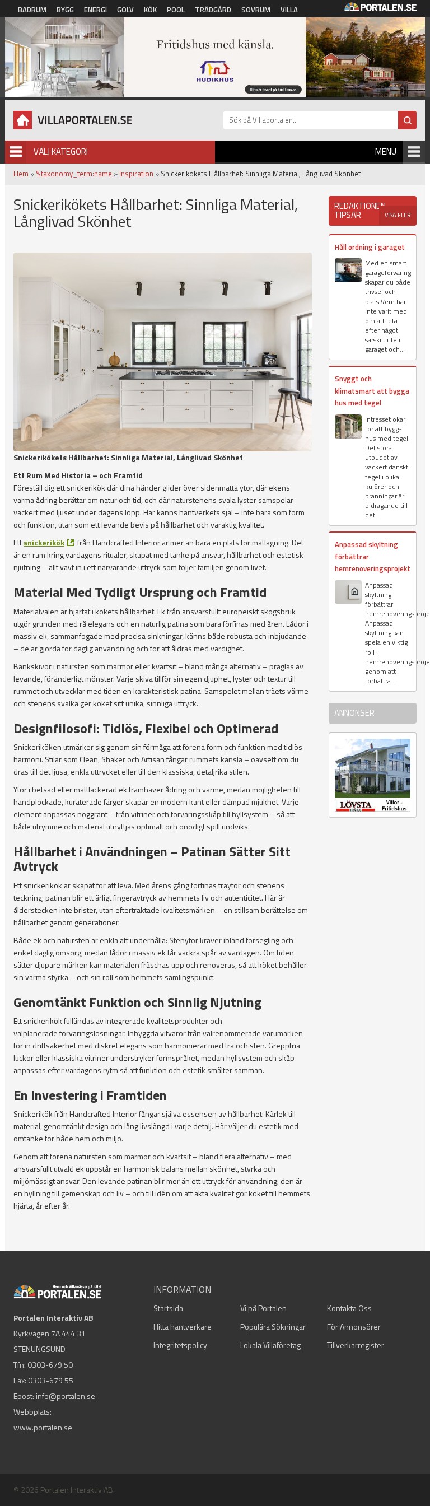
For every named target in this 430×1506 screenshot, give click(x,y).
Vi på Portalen (263, 1308)
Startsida (168, 1308)
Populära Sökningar (273, 1326)
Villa (289, 9)
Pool (176, 9)
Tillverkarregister (355, 1345)
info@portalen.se (65, 1396)
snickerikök (44, 542)
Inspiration (136, 173)
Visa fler (398, 215)
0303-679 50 (50, 1364)
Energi (95, 9)
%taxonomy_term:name (74, 173)
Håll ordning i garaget (370, 247)
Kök (150, 9)
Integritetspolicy (180, 1345)
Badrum (32, 9)
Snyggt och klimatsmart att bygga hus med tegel (372, 390)
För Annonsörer (354, 1326)
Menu (385, 151)
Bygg (65, 9)
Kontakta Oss (349, 1308)
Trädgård (213, 9)
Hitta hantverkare (182, 1326)
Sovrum (255, 9)
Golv (125, 9)
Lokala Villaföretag (270, 1345)
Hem (21, 173)
